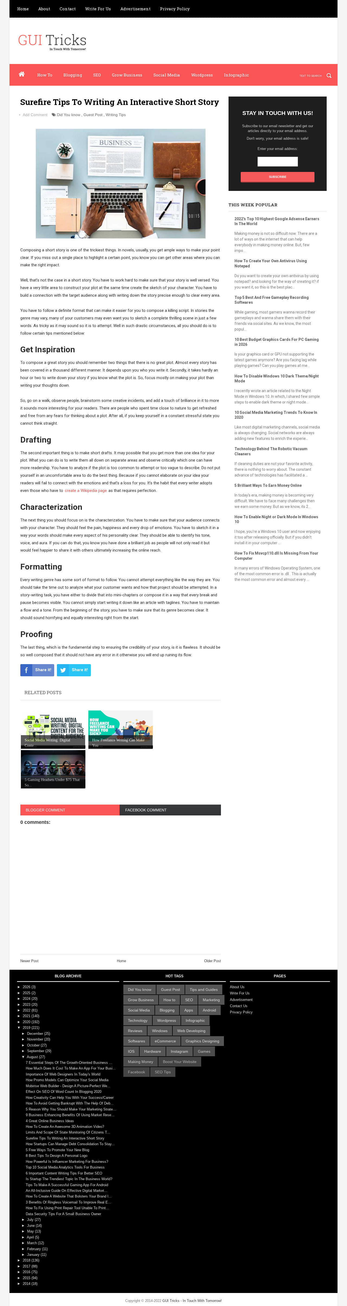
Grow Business (127, 75)
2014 (27, 1284)
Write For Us (98, 8)
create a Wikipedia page (86, 490)
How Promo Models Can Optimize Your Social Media (67, 1080)
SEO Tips (163, 1072)
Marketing (211, 1000)
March (32, 1243)
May (31, 1231)
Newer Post (29, 961)
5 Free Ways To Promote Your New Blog (57, 1150)
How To (44, 75)
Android (209, 1010)
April (31, 1237)
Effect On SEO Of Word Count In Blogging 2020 (63, 1092)
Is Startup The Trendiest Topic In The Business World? (69, 1179)
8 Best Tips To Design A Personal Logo (56, 1156)
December (35, 1034)
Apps (188, 1010)
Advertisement (135, 8)
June (31, 1226)
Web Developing (191, 1031)
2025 (27, 993)
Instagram (179, 1051)
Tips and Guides (204, 989)
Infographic (236, 75)
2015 (27, 1278)
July (31, 1220)
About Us (237, 987)
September (36, 1051)
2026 (27, 987)
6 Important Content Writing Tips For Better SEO (64, 1173)
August (33, 1057)
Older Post (212, 961)
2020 (27, 1022)
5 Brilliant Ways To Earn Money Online (268, 485)
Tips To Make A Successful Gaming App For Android (67, 1185)
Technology (137, 1020)
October (34, 1045)
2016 (27, 1272)
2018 (27, 1260)
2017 (27, 1266)
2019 (27, 1028)
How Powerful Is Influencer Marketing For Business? (67, 1162)
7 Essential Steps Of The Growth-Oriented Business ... (69, 1063)
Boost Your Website (180, 1061)
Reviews (135, 1031)
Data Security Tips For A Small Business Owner (63, 1214)
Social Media (166, 75)
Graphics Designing (202, 1041)
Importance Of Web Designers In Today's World (63, 1074)
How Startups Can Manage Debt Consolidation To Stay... (70, 1144)
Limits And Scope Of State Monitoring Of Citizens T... (68, 1132)
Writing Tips (116, 115)
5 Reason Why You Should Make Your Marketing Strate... (71, 1109)
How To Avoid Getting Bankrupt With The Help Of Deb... (70, 1103)
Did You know (68, 115)
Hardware (152, 1051)
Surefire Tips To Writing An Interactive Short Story (65, 1138)
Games (204, 1051)
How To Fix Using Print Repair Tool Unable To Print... (67, 1208)
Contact (68, 8)
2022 (27, 1010)
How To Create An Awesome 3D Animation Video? (65, 1127)
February (34, 1249)
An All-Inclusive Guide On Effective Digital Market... (66, 1191)
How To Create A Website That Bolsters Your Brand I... (69, 1196)
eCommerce (165, 1041)
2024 (27, 999)
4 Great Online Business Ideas (50, 1121)
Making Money (140, 1061)
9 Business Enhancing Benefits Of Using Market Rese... (70, 1115)
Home (23, 8)
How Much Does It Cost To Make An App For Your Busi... (71, 1068)
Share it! (43, 669)
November (35, 1039)
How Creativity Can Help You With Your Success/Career (70, 1098)
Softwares (136, 1041)
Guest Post (92, 115)
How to (169, 1000)
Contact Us (239, 1006)
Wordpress (202, 75)
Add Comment (35, 115)
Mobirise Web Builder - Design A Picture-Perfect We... (68, 1086)
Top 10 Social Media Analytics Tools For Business (65, 1167)
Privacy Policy (175, 8)
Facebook (136, 1072)
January (34, 1255)
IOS (131, 1051)
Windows (160, 1031)
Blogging (72, 75)
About (44, 8)
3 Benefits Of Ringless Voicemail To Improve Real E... (68, 1202)
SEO (97, 75)
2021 (27, 1016)
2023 (27, 1005)
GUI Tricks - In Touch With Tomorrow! (192, 1301)
